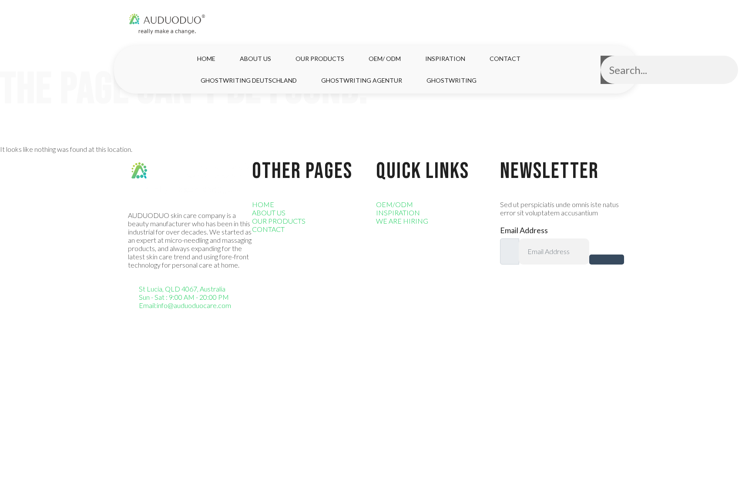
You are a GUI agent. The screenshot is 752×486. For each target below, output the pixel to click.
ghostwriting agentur (361, 80)
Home (206, 58)
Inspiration (445, 58)
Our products (319, 58)
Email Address (524, 230)
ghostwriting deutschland (249, 80)
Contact (505, 58)
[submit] (606, 260)
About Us (255, 58)
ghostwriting (451, 80)
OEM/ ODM (385, 58)
